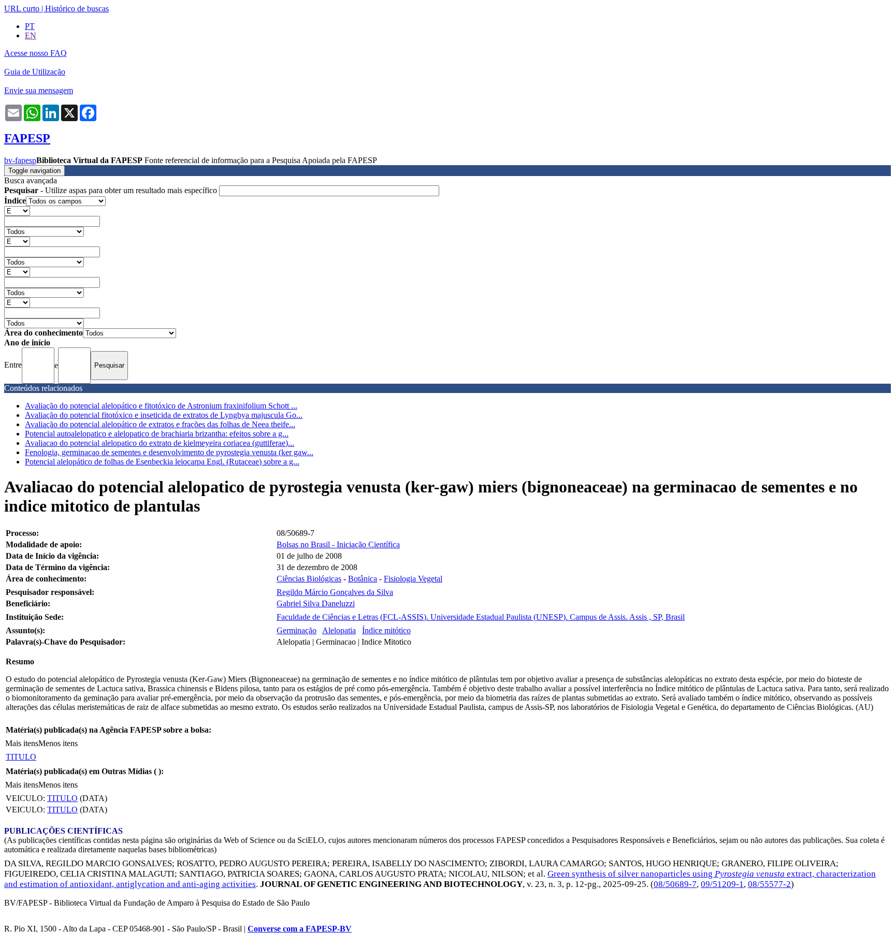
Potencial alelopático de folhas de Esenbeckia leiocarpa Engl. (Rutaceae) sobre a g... (162, 461)
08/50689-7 (675, 884)
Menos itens (58, 743)
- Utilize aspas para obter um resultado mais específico (111, 190)
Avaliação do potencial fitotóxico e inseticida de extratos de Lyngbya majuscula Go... (163, 415)
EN (30, 35)
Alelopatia (339, 630)
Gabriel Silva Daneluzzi (316, 603)
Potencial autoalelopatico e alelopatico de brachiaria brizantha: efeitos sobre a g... (156, 433)
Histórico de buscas (77, 8)
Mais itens (21, 743)
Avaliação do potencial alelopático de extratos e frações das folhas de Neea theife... (160, 424)
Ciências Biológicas (309, 578)
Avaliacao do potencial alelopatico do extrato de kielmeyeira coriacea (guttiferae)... (159, 443)
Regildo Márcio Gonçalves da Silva (335, 592)
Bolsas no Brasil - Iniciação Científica (338, 544)
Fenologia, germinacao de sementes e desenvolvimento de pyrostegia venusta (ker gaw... (169, 452)
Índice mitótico (386, 630)
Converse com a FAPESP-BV (300, 928)
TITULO (21, 756)
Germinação (296, 630)
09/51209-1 (722, 884)
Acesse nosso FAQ (35, 53)
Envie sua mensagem (38, 90)
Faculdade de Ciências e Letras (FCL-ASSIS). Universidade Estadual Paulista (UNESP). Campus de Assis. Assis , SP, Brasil (481, 617)
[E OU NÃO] (17, 210)
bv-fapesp (20, 160)
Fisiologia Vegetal (413, 578)
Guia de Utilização (34, 71)
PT (30, 26)
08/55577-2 (769, 884)
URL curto (21, 8)
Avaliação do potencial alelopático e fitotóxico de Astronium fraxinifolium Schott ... (161, 405)
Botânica (362, 578)
